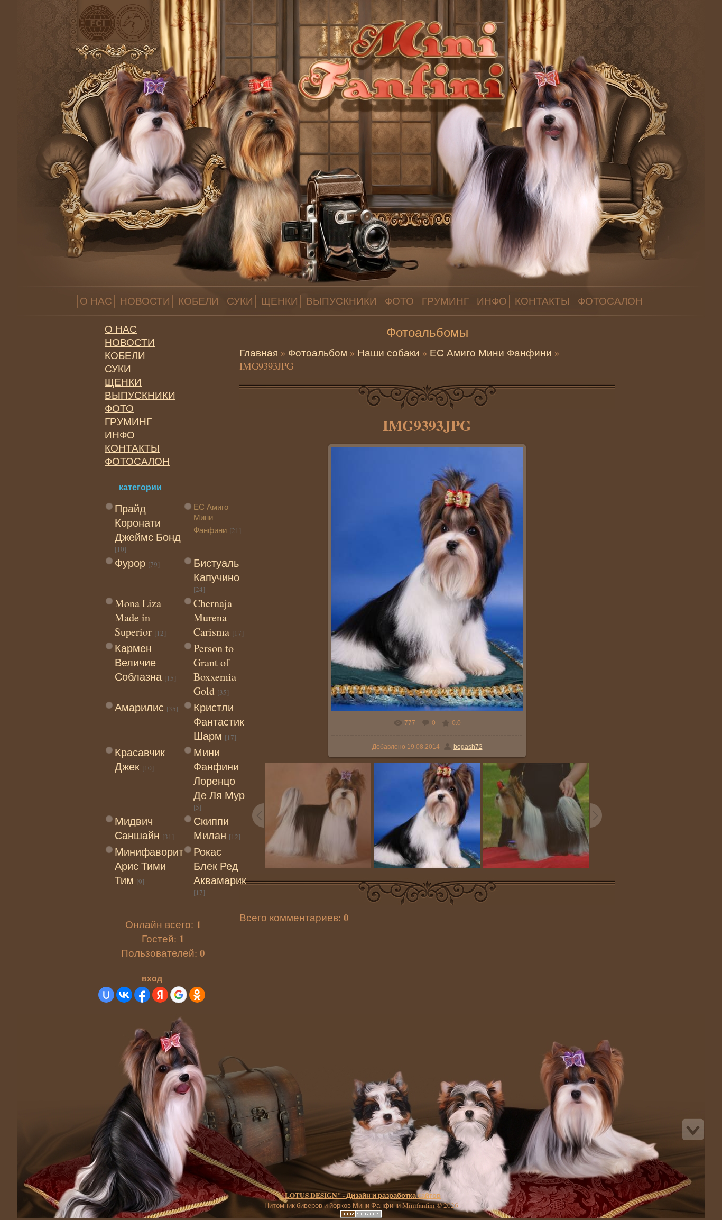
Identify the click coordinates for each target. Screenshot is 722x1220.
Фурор (130, 563)
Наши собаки (388, 352)
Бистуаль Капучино (216, 570)
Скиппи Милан (211, 828)
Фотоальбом (317, 352)
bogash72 (468, 746)
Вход (83, 7)
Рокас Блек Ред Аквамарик (219, 866)
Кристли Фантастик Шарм (218, 721)
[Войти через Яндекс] (160, 995)
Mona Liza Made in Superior (138, 617)
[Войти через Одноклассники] (197, 995)
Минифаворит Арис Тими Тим (149, 866)
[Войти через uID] (106, 995)
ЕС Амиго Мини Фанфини (210, 518)
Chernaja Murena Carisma (212, 617)
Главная (62, 7)
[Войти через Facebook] (142, 995)
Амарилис (139, 707)
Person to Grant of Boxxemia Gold (214, 669)
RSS (94, 7)
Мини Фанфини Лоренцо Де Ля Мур (219, 773)
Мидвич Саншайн (137, 828)
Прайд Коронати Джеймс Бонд (148, 522)
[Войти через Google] (178, 994)
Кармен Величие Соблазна (138, 662)
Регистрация (73, 7)
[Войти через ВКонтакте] (124, 995)
